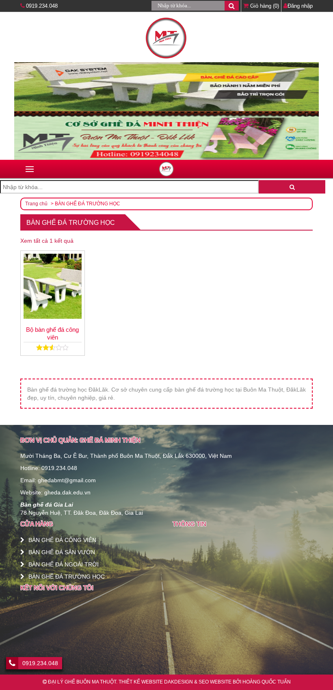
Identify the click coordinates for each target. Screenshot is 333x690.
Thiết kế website (141, 682)
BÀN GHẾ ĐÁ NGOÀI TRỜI (63, 564)
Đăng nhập (300, 6)
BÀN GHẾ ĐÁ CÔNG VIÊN (62, 540)
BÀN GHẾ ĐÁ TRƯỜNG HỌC (66, 576)
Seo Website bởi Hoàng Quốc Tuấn (245, 682)
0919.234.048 (42, 6)
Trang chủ (36, 204)
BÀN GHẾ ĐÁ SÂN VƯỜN (61, 552)
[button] (232, 6)
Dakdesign (178, 682)
